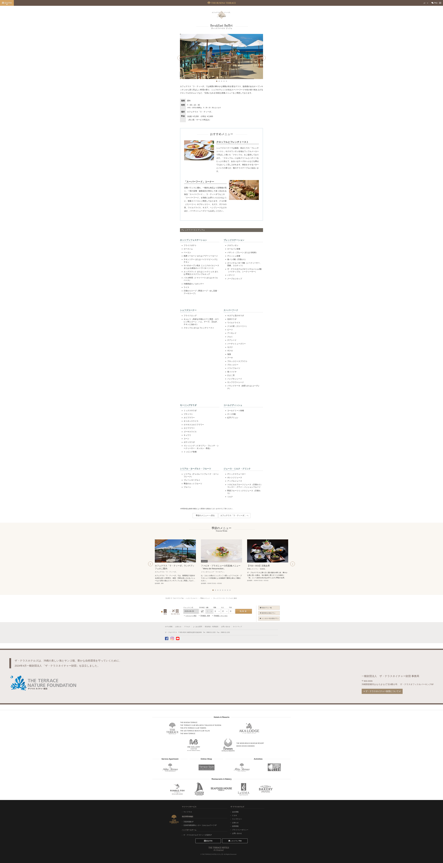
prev (179, 58)
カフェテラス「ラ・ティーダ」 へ (234, 515)
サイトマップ (237, 626)
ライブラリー (237, 819)
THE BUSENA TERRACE (188, 722)
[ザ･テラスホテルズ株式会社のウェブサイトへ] (174, 819)
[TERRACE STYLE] (205, 766)
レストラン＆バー (192, 598)
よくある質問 (197, 626)
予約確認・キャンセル (220, 615)
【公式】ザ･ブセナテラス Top (174, 598)
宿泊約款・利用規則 (211, 626)
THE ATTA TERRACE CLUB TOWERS (193, 728)
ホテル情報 (168, 626)
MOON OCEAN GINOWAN (245, 746)
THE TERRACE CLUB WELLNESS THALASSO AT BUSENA (200, 725)
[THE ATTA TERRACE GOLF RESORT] (241, 767)
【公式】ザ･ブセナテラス (221, 3)
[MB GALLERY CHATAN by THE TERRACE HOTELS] (193, 745)
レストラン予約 (236, 841)
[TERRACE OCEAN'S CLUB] (274, 767)
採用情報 (235, 826)
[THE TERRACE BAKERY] (266, 789)
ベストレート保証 (190, 615)
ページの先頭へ (436, 856)
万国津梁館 (187, 822)
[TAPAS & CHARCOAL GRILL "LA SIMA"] (244, 789)
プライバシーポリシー (240, 830)
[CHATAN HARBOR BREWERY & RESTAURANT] (199, 789)
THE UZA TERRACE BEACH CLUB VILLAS (195, 731)
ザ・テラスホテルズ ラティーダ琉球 (196, 835)
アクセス (187, 626)
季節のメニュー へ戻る (205, 515)
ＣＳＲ (234, 815)
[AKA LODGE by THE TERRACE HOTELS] (249, 728)
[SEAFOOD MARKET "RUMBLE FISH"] (177, 788)
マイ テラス (187, 812)
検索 (244, 611)
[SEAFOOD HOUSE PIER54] (221, 789)
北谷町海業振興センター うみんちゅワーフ (199, 825)
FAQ (435, 3)
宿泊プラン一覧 (267, 608)
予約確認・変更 (205, 615)
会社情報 (235, 812)
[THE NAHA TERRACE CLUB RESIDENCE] (170, 767)
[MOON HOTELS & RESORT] (228, 745)
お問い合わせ (225, 626)
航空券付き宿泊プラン (268, 613)
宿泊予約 (8, 3)
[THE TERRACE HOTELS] (172, 728)
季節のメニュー (205, 598)
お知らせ (178, 626)
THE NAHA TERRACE (187, 733)
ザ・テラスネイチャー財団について (382, 691)
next (263, 58)
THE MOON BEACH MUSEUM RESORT (250, 743)
